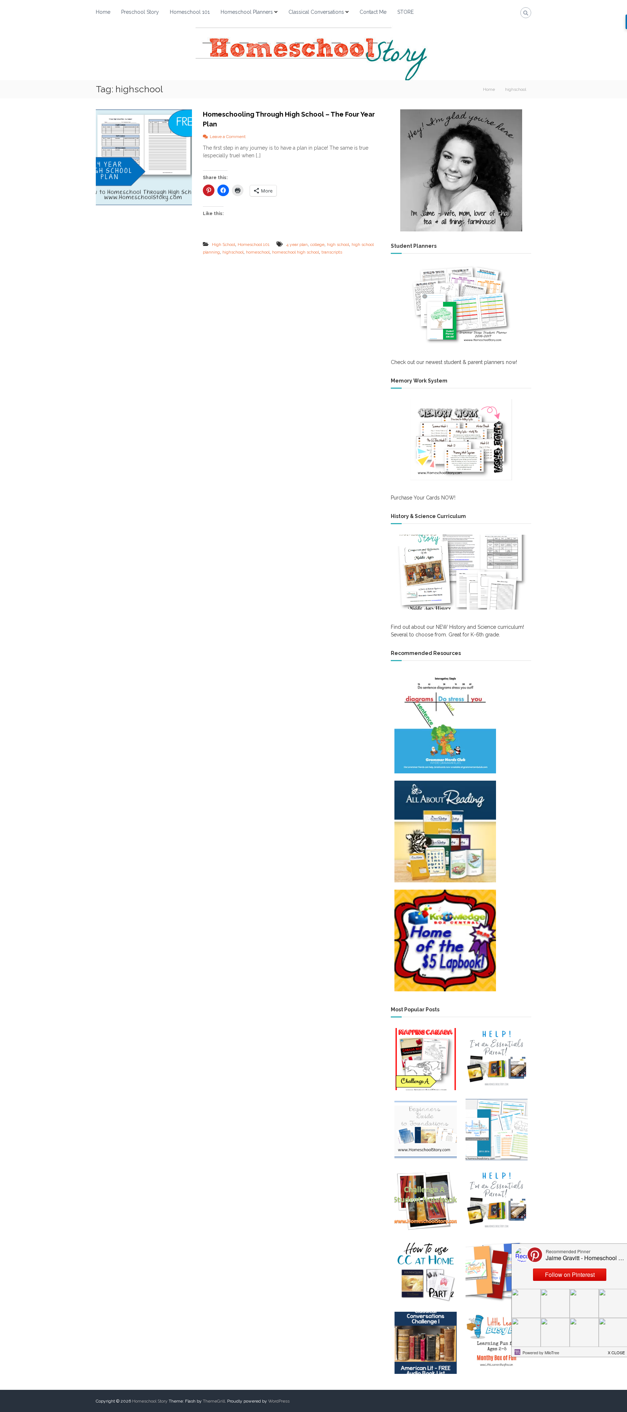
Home (103, 12)
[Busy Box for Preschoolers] (496, 1342)
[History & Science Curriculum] (461, 572)
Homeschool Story (150, 1401)
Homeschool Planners (247, 12)
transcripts (331, 252)
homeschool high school (295, 252)
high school (338, 244)
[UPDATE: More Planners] (496, 1272)
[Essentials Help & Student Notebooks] (496, 1059)
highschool (232, 252)
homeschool (258, 252)
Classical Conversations (316, 12)
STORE (405, 12)
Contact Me (373, 12)
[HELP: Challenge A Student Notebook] (425, 1200)
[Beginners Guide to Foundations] (425, 1130)
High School (223, 244)
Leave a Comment (228, 136)
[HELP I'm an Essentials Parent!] (496, 1200)
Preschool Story (140, 12)
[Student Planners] (461, 305)
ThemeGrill (214, 1401)
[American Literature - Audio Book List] (425, 1342)
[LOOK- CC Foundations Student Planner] (496, 1130)
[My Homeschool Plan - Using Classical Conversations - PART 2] (425, 1272)
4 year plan (297, 244)
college (317, 244)
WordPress (279, 1401)
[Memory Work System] (461, 440)
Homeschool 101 (190, 12)
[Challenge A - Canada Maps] (425, 1059)
